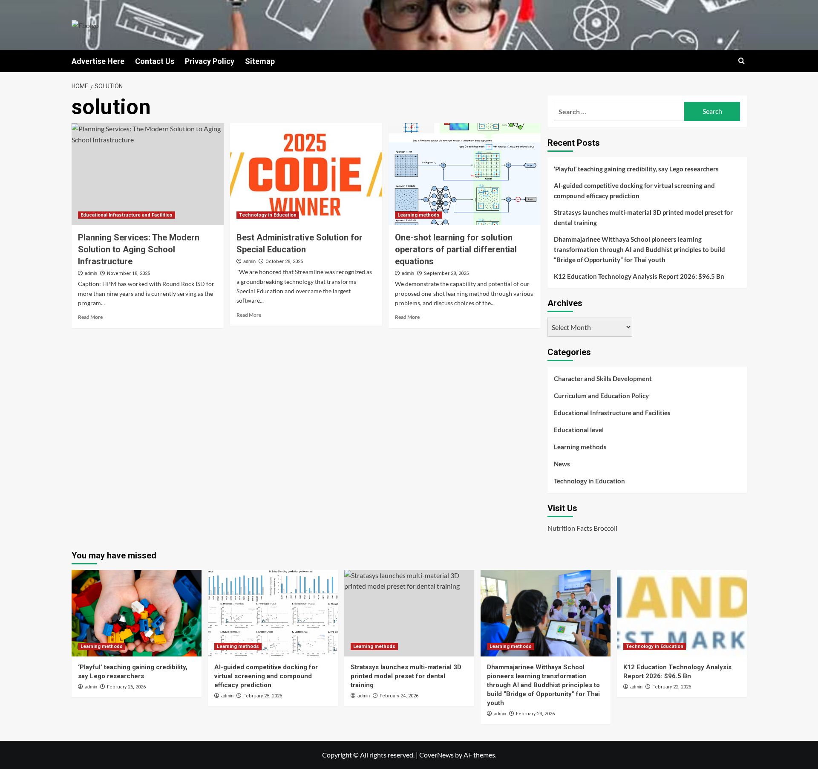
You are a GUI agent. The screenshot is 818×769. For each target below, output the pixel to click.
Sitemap (260, 61)
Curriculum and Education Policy (601, 395)
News (562, 464)
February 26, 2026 (126, 687)
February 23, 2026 (535, 714)
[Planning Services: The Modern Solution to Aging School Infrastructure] (148, 174)
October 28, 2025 (284, 261)
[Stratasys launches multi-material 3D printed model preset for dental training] (409, 613)
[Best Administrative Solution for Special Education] (306, 174)
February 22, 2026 (671, 687)
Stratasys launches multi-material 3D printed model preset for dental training (643, 217)
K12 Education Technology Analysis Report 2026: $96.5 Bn (639, 276)
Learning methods (418, 215)
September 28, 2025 (446, 273)
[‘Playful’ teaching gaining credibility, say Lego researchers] (137, 613)
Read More (90, 317)
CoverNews (436, 755)
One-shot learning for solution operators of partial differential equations (456, 249)
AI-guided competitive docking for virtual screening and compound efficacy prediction (634, 190)
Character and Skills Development (603, 378)
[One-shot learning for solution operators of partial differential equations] (465, 174)
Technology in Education (268, 215)
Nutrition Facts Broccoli (582, 528)
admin (91, 273)
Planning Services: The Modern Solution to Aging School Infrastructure (138, 249)
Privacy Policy (209, 61)
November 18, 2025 (128, 273)
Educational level (579, 430)
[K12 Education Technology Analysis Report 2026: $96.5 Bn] (682, 613)
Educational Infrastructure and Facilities (127, 215)
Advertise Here (98, 61)
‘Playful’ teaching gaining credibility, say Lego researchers (636, 169)
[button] (741, 60)
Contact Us (154, 61)
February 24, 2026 (399, 696)
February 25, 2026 (262, 696)
